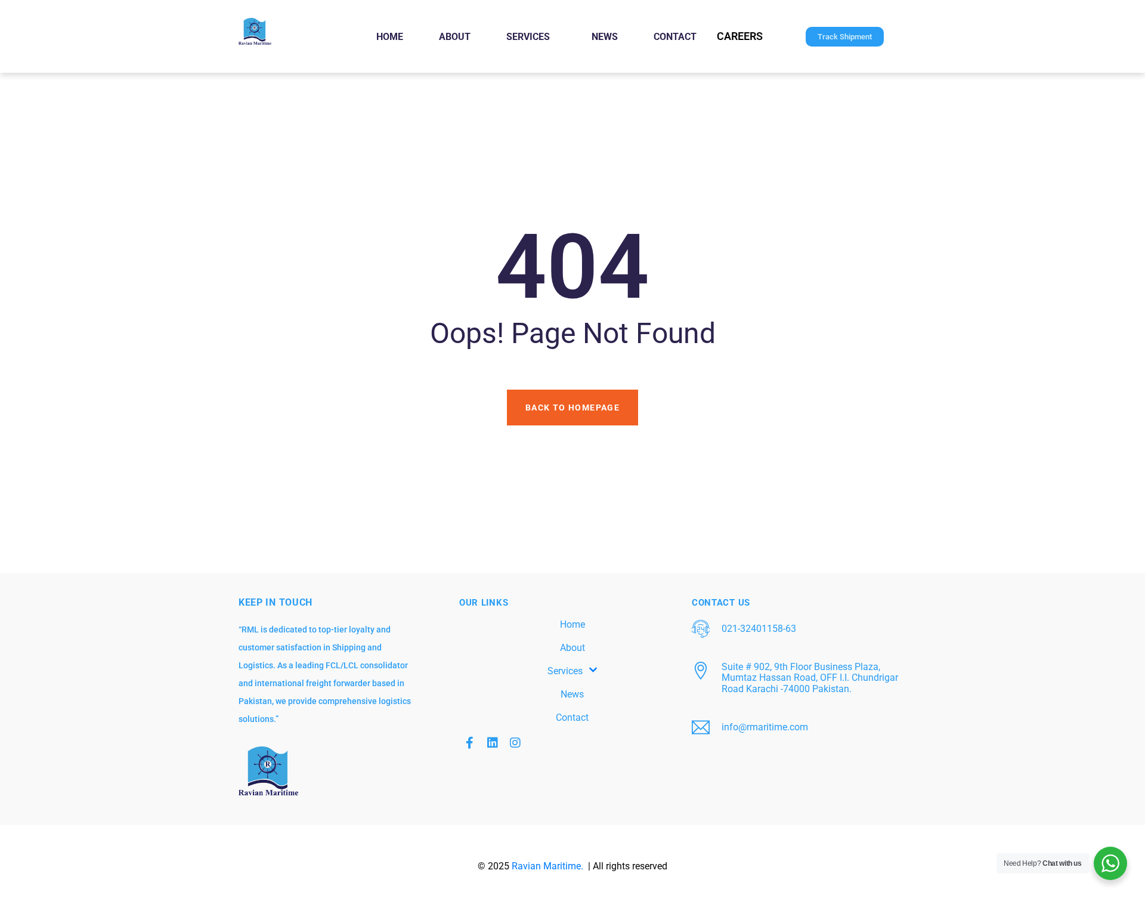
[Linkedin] (492, 743)
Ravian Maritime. (549, 866)
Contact (675, 36)
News (605, 36)
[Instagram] (515, 743)
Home (389, 36)
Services (528, 36)
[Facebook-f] (470, 743)
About (455, 36)
